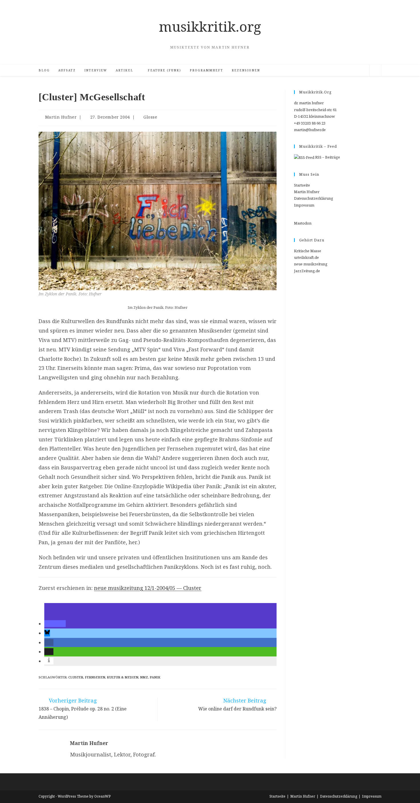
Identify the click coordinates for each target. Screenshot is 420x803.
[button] (55, 623)
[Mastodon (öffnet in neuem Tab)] (362, 70)
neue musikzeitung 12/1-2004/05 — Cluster (147, 587)
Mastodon (302, 223)
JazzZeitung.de (307, 270)
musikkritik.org (210, 26)
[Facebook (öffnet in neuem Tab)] (328, 70)
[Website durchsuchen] (375, 71)
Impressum (304, 205)
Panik (155, 677)
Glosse (150, 117)
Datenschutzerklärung (313, 198)
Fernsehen (95, 677)
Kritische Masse (307, 250)
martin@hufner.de (310, 129)
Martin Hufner (61, 117)
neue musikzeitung (310, 264)
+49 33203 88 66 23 (309, 123)
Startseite (302, 185)
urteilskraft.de (306, 257)
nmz (144, 677)
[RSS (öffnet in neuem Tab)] (345, 70)
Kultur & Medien (122, 677)
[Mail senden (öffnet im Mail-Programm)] (353, 70)
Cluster (75, 677)
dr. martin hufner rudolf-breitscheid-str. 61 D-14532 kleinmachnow (315, 109)
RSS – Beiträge (327, 157)
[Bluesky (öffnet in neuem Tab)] (336, 70)
